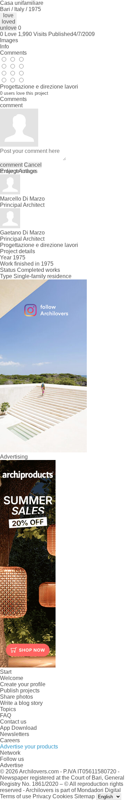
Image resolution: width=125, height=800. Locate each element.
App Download (18, 728)
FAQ (5, 715)
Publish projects (20, 690)
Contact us (13, 722)
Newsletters (14, 734)
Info (4, 46)
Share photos (16, 697)
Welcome (11, 678)
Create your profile (22, 684)
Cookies (62, 796)
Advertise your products (29, 747)
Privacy (42, 796)
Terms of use (15, 796)
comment (11, 165)
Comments (13, 53)
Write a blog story (21, 703)
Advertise (11, 765)
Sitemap (84, 796)
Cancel (33, 165)
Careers (10, 740)
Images (9, 40)
